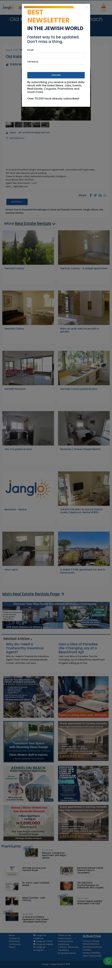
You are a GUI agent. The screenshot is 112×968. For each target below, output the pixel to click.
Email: (30, 50)
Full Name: (33, 61)
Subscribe (56, 75)
